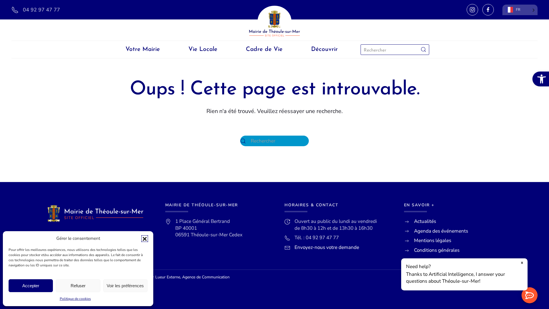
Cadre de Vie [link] (264, 49)
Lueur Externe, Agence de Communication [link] (192, 277)
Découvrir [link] (324, 49)
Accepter (30, 285)
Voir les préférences (125, 285)
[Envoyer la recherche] (423, 49)
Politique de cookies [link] (75, 298)
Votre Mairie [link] (143, 49)
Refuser (78, 285)
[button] (145, 238)
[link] (540, 79)
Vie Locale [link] (202, 49)
